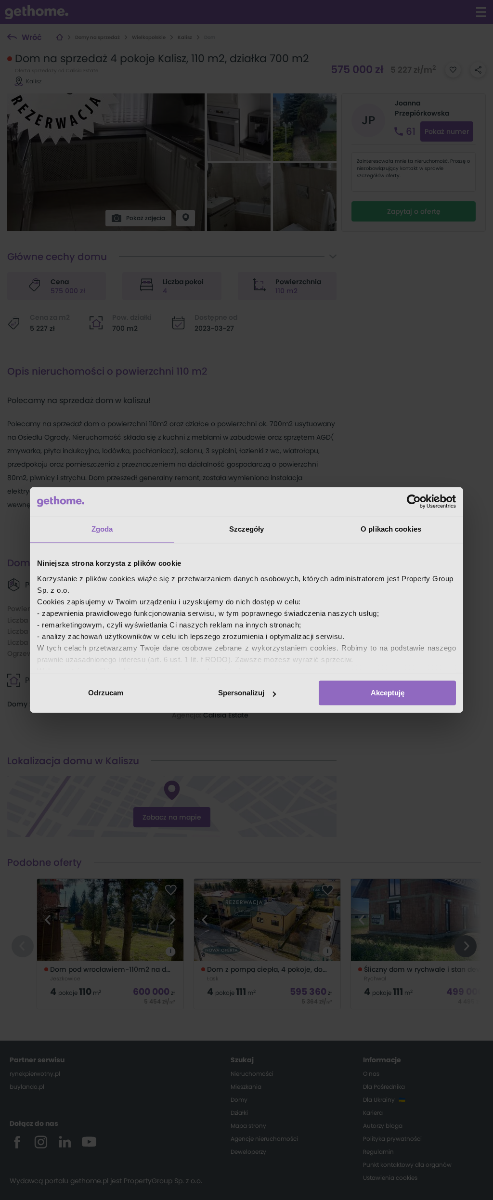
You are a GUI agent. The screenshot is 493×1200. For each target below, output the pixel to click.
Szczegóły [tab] (246, 529)
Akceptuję (387, 693)
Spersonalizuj (241, 693)
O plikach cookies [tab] (391, 529)
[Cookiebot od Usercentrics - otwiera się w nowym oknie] (414, 501)
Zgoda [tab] (102, 529)
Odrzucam (105, 693)
